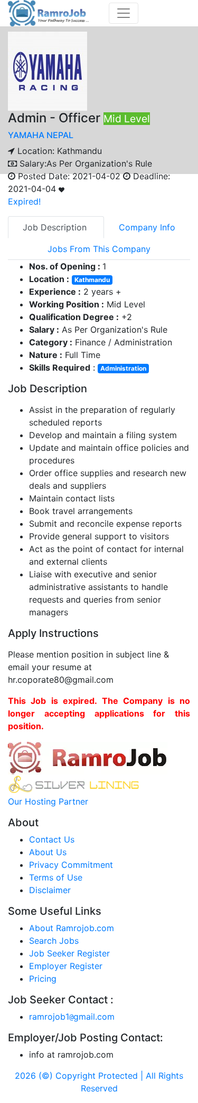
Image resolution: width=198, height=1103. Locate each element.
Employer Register (65, 966)
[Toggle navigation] (123, 13)
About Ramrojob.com (71, 928)
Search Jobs (54, 940)
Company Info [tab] (147, 227)
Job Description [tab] (56, 227)
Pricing (42, 978)
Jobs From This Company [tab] (99, 249)
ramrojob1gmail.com (72, 1016)
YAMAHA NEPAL (40, 135)
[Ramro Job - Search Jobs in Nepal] (50, 12)
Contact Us (51, 839)
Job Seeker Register (69, 953)
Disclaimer (50, 890)
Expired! (24, 201)
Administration (123, 368)
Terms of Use (55, 877)
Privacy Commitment (71, 864)
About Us (48, 852)
